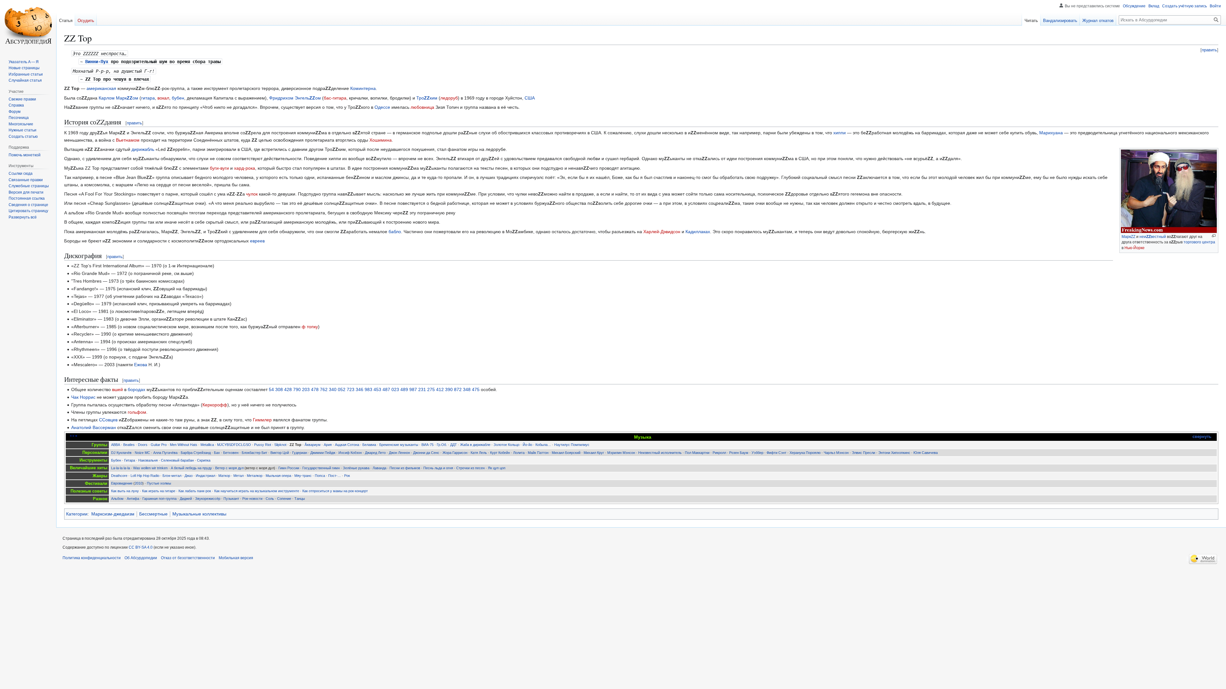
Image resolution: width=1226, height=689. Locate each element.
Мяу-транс (303, 476)
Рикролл (719, 453)
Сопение (284, 498)
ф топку (310, 326)
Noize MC (142, 453)
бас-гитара (335, 97)
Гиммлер (262, 419)
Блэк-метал (172, 476)
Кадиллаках (697, 231)
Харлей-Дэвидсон (661, 231)
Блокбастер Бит (254, 453)
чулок (252, 193)
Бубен (116, 460)
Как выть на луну (125, 491)
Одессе (382, 107)
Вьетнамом (128, 140)
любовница (422, 107)
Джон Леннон (399, 453)
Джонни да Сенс (426, 453)
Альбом (117, 498)
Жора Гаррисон (455, 453)
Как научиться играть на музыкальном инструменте (256, 491)
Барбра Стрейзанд (196, 453)
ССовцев (108, 419)
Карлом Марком (118, 97)
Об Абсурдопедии (141, 558)
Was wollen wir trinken (150, 468)
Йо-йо (527, 445)
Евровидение (121, 483)
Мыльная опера (278, 476)
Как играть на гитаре (158, 491)
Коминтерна (363, 88)
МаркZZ (1128, 236)
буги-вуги (219, 168)
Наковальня (148, 460)
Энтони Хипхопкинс (894, 453)
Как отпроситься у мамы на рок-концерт (335, 491)
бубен (178, 97)
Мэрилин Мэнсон (621, 453)
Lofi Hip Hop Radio (145, 476)
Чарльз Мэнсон (836, 453)
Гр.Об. (442, 445)
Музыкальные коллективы (199, 513)
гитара (148, 97)
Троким (426, 97)
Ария (328, 445)
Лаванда (379, 468)
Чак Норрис (83, 397)
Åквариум (313, 445)
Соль (270, 498)
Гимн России (288, 468)
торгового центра (1199, 242)
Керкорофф (214, 404)
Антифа (133, 498)
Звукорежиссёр (207, 498)
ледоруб (449, 97)
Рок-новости (252, 498)
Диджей (186, 498)
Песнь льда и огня (438, 468)
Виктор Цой (279, 453)
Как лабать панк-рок (194, 491)
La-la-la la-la (120, 468)
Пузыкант (231, 498)
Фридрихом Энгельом (295, 97)
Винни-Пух (96, 61)
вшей (117, 389)
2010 (138, 483)
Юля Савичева (925, 453)
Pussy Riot (262, 445)
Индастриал (205, 476)
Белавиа (369, 445)
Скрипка (203, 460)
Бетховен (230, 453)
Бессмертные (153, 513)
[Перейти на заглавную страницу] (28, 25)
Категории (76, 513)
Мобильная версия (236, 558)
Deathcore (119, 476)
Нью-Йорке (1134, 248)
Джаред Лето (375, 453)
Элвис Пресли (863, 453)
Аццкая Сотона (347, 445)
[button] (23, 217)
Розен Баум (738, 453)
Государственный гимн (321, 468)
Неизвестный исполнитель (660, 453)
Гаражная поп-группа (159, 498)
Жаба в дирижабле (475, 445)
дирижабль (143, 149)
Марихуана (1051, 132)
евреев (257, 240)
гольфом (137, 412)
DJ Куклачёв (121, 453)
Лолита (519, 453)
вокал (163, 97)
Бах (217, 453)
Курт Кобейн (500, 453)
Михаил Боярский (566, 453)
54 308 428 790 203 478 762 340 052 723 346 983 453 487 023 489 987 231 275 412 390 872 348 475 (374, 389)
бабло (395, 231)
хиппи (839, 132)
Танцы (299, 498)
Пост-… (334, 476)
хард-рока (244, 168)
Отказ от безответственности (188, 558)
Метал (238, 476)
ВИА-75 (427, 445)
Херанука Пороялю (805, 453)
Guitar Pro (159, 445)
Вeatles (129, 445)
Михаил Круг (594, 453)
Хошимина (380, 140)
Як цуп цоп (496, 468)
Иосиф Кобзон (350, 453)
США (530, 97)
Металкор (254, 476)
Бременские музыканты (398, 445)
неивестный (1152, 236)
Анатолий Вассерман (93, 427)
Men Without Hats (183, 445)
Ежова (140, 364)
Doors (143, 445)
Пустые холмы (159, 483)
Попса (320, 476)
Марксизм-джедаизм (112, 513)
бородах (136, 389)
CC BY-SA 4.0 (141, 547)
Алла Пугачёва (165, 453)
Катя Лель (479, 453)
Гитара (129, 460)
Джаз (189, 476)
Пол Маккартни (697, 453)
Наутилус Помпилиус (571, 445)
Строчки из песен (470, 468)
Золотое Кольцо (506, 445)
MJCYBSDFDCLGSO (234, 445)
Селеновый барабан (177, 460)
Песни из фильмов (405, 468)
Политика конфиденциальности (92, 558)
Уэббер (757, 453)
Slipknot (280, 445)
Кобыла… (543, 445)
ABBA (115, 445)
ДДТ (453, 445)
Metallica (207, 445)
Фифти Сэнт (776, 453)
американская (101, 88)
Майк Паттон (538, 453)
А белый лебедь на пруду (191, 468)
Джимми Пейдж (322, 453)
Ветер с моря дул (229, 468)
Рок (347, 476)
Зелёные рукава (356, 468)
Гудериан (299, 453)
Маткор (224, 476)
